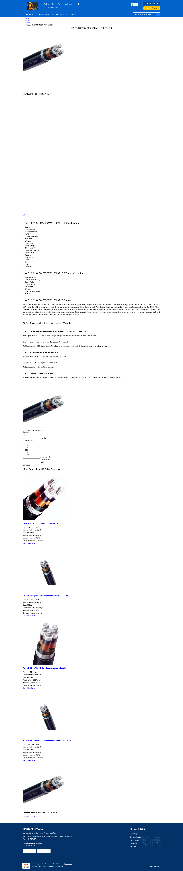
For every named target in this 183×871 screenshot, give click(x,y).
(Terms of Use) (68, 864)
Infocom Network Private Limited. (55, 866)
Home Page (29, 14)
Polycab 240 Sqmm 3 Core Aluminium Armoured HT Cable (47, 740)
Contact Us (73, 14)
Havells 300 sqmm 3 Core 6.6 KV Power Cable (42, 523)
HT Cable (28, 23)
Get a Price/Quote (29, 543)
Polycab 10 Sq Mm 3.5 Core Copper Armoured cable (44, 668)
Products (28, 20)
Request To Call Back (30, 817)
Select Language (154, 866)
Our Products (60, 14)
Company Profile (44, 14)
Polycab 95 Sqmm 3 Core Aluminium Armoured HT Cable (46, 596)
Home (27, 18)
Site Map (133, 847)
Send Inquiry (153, 8)
